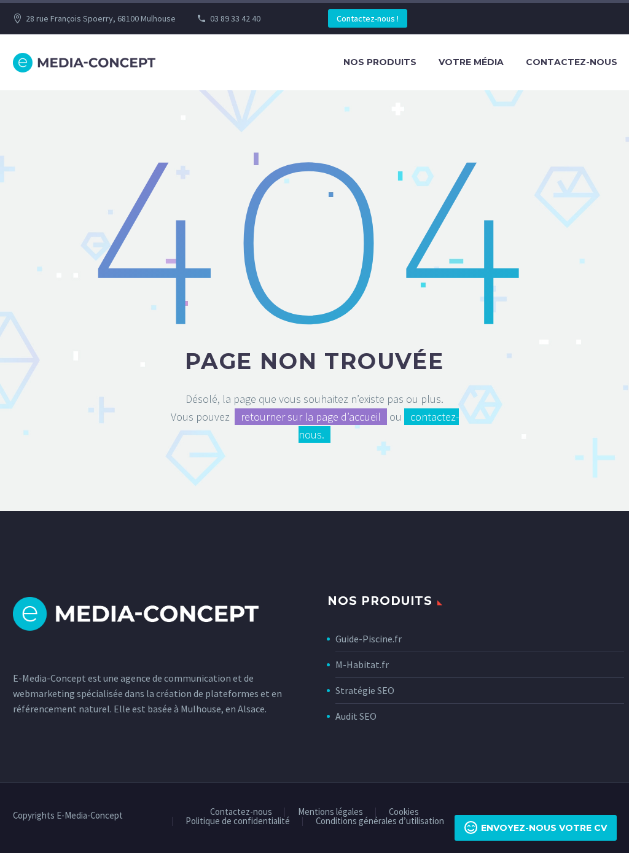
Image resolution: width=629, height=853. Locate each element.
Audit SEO (356, 716)
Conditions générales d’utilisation (380, 821)
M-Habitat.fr (362, 664)
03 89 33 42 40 (235, 18)
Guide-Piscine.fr (368, 639)
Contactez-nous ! (368, 18)
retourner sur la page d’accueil (311, 417)
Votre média (471, 62)
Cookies (404, 812)
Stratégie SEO (364, 690)
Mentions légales (330, 812)
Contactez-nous (571, 62)
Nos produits (379, 62)
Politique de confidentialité (238, 821)
